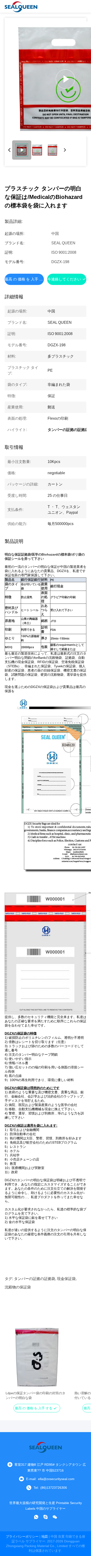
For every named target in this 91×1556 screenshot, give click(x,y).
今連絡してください (64, 279)
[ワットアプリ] (36, 1517)
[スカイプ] (45, 1517)
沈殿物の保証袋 (18, 1287)
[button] (11, 1365)
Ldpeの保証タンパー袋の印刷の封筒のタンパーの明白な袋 (35, 1395)
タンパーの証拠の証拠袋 (34, 1279)
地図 (44, 1536)
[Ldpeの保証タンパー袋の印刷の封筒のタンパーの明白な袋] (37, 1357)
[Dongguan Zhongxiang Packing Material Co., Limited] (21, 6)
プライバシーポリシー (22, 1536)
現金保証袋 (66, 1279)
